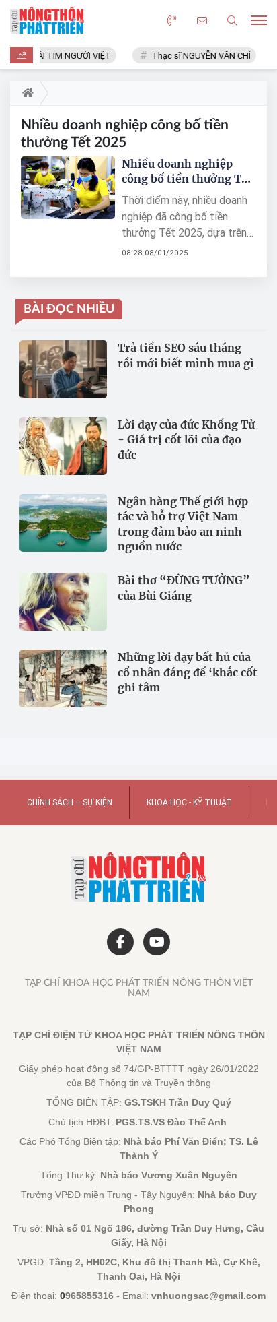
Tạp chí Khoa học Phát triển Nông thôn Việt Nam (139, 987)
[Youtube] (156, 941)
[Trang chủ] (25, 93)
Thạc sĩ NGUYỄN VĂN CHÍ (197, 56)
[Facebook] (120, 941)
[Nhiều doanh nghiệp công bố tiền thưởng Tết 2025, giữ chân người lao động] (68, 187)
